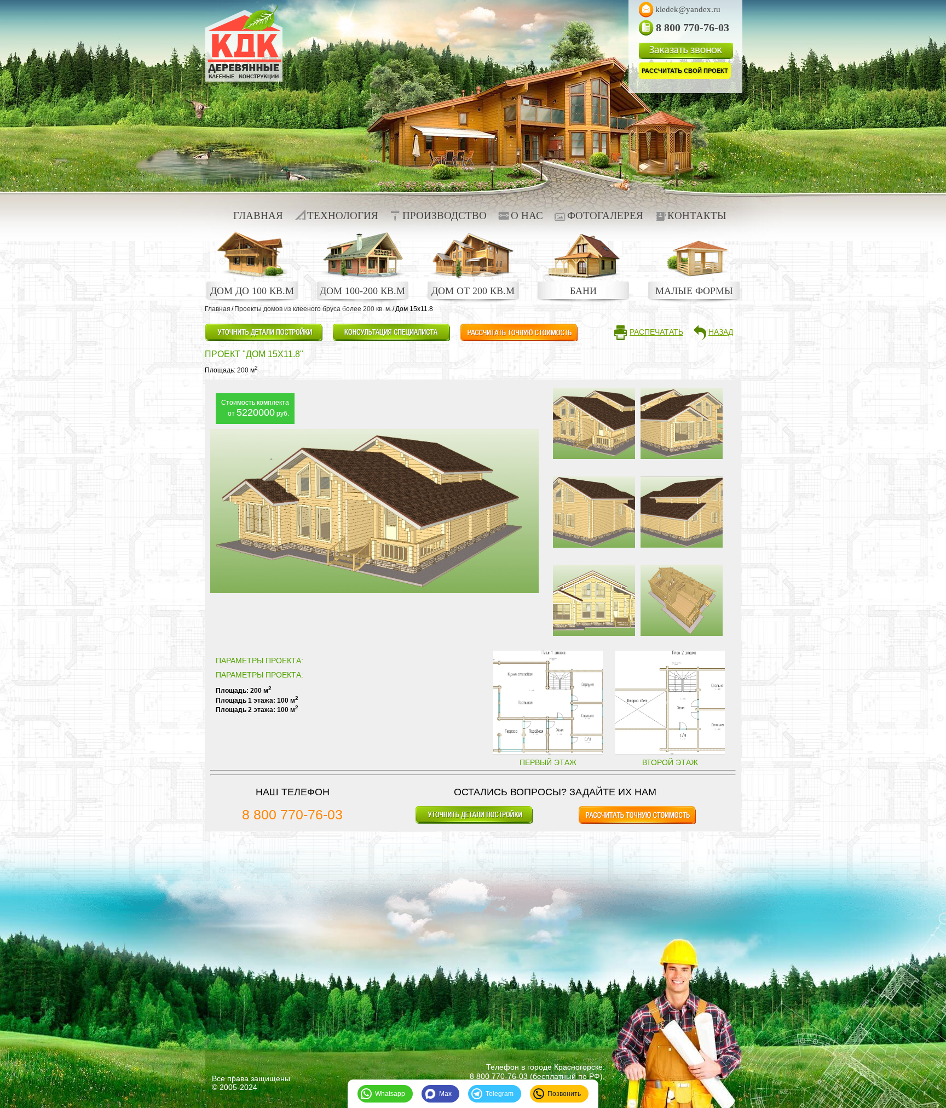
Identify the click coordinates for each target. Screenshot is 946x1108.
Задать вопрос (263, 332)
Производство (444, 215)
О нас (527, 215)
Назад (720, 332)
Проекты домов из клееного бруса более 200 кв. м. (312, 309)
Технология (342, 215)
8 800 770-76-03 (292, 814)
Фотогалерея (605, 215)
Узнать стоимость (519, 332)
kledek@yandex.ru (687, 9)
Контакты (696, 215)
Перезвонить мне (391, 332)
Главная (258, 215)
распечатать (656, 332)
